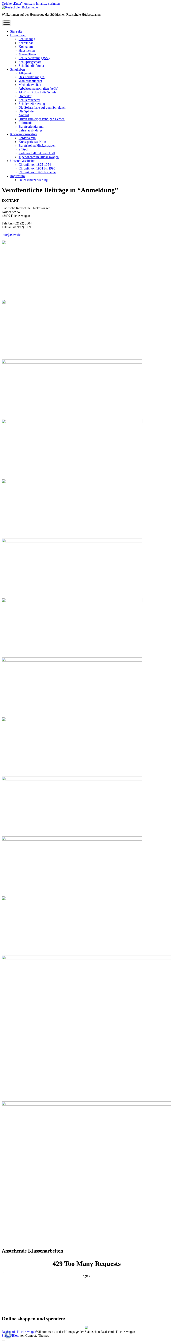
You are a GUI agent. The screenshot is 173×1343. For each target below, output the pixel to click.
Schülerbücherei (29, 100)
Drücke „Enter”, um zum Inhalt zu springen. (31, 3)
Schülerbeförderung (32, 103)
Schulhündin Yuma (31, 65)
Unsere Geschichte (22, 161)
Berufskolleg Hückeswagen (37, 145)
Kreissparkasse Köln (32, 142)
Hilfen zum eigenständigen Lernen (42, 119)
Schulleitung (27, 39)
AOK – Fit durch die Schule (37, 92)
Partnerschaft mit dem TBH (37, 153)
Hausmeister (27, 50)
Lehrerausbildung (30, 130)
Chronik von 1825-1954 (35, 164)
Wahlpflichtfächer (30, 81)
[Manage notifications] (8, 1334)
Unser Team (18, 35)
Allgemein (25, 73)
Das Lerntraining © (32, 77)
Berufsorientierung (31, 126)
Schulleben (17, 69)
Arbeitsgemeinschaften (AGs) (38, 88)
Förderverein (27, 138)
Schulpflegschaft (30, 62)
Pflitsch (23, 149)
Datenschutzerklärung (33, 180)
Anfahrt (24, 115)
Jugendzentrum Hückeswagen (39, 157)
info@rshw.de (11, 235)
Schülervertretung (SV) (34, 58)
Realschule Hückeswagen (19, 1331)
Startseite (16, 31)
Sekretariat (26, 43)
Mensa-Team (27, 54)
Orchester (25, 96)
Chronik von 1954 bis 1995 (37, 168)
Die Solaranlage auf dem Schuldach (42, 107)
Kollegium (26, 46)
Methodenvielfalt (30, 84)
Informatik (25, 122)
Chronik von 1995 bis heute (37, 172)
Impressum (17, 176)
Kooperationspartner (23, 134)
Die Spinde (26, 111)
